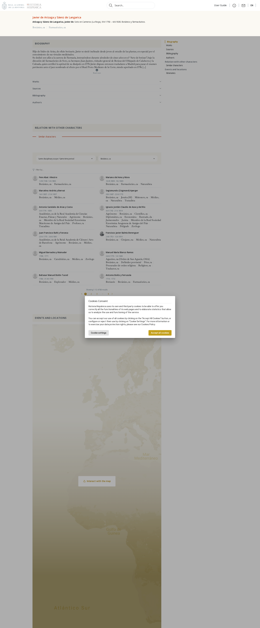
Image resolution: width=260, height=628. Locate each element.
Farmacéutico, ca (57, 27)
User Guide (220, 5)
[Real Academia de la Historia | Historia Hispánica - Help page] (234, 5)
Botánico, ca (38, 27)
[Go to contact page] (243, 5)
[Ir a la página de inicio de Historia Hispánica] (32, 5)
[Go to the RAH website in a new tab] (13, 5)
